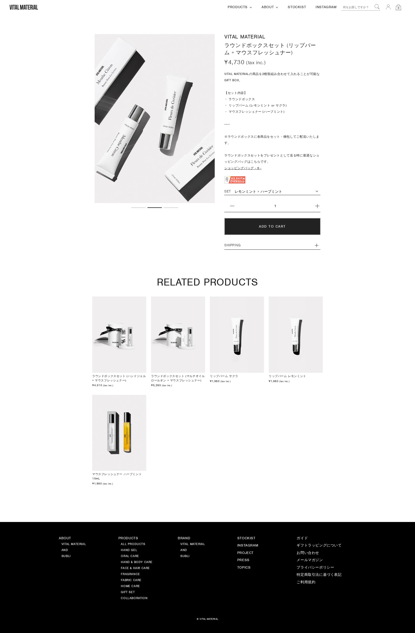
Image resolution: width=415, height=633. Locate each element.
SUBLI (184, 556)
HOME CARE (130, 586)
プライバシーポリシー (315, 568)
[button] (138, 207)
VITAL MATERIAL (192, 544)
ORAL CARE (130, 556)
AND (183, 550)
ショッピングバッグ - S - (243, 168)
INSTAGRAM (247, 545)
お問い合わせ (308, 553)
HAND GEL (129, 550)
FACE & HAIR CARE (135, 568)
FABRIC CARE (131, 580)
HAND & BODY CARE (137, 562)
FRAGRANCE (130, 574)
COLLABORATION (134, 598)
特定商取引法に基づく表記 (319, 575)
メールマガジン (310, 560)
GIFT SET (128, 592)
